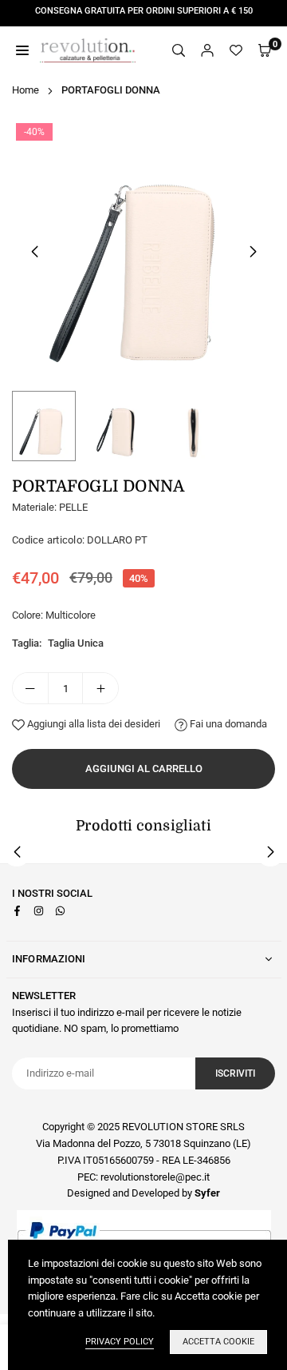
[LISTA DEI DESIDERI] (236, 50)
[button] (252, 251)
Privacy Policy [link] (119, 1341)
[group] (143, 251)
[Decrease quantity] (30, 688)
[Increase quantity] (100, 688)
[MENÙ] (22, 50)
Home (25, 90)
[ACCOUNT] (207, 50)
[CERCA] (178, 50)
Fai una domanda (227, 724)
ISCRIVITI (235, 1073)
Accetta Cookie (218, 1341)
